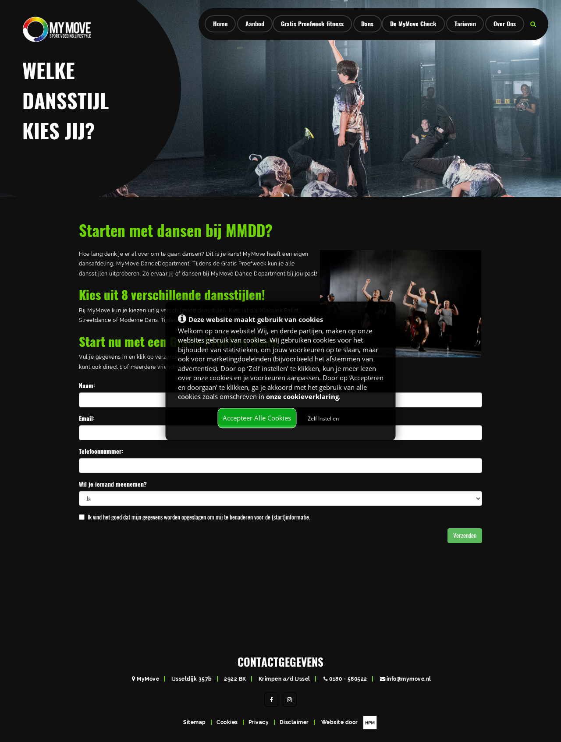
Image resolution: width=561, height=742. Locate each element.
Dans (367, 24)
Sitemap (194, 722)
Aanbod (254, 24)
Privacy (259, 722)
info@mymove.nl (409, 678)
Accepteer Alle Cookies (257, 417)
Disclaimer (294, 722)
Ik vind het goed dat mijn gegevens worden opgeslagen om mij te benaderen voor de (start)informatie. (199, 517)
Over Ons (505, 24)
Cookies (227, 722)
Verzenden (464, 535)
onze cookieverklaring (302, 396)
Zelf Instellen (323, 418)
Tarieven (465, 24)
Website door (340, 722)
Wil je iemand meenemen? (113, 484)
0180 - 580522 (348, 678)
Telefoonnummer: (101, 451)
